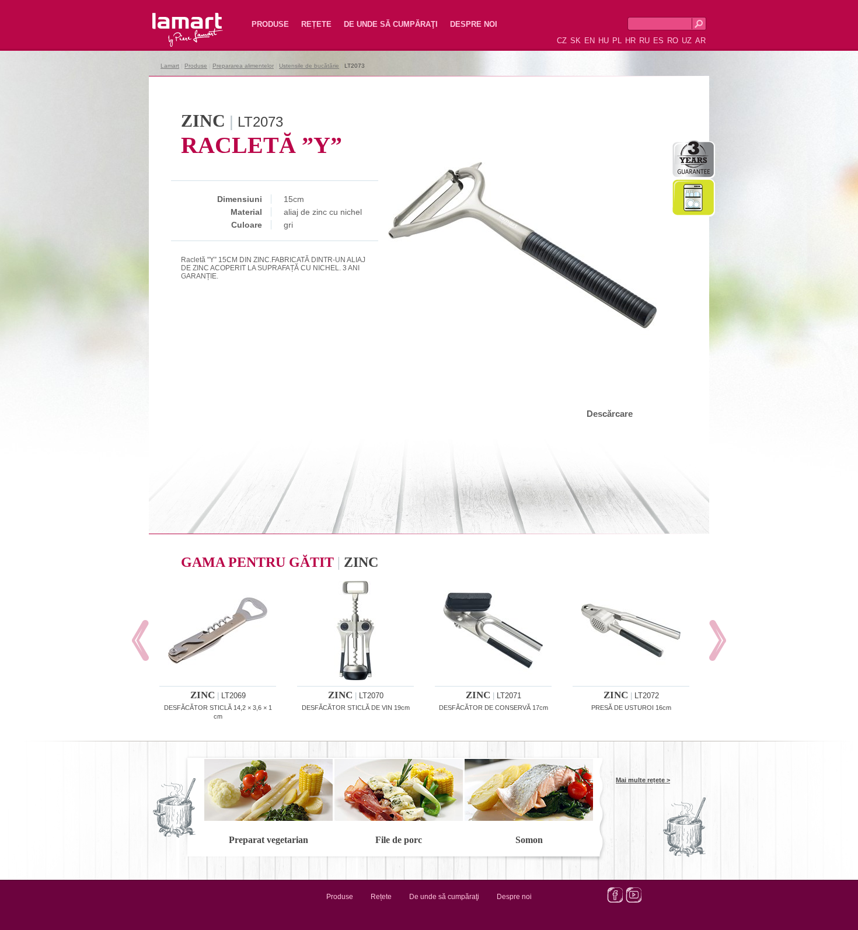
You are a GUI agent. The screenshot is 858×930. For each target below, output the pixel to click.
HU (603, 40)
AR (700, 40)
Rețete (316, 24)
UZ (687, 40)
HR (630, 40)
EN (589, 40)
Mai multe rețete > (643, 779)
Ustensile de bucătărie (309, 65)
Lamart (175, 20)
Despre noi (473, 24)
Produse (270, 24)
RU (644, 40)
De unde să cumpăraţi (391, 24)
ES (658, 40)
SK (575, 40)
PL (617, 40)
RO (672, 40)
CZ (562, 40)
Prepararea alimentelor (243, 65)
